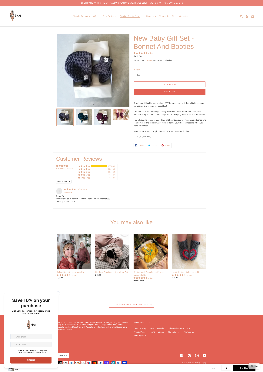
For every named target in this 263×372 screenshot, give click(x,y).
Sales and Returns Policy (179, 328)
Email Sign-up (140, 335)
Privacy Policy (139, 332)
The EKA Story (140, 328)
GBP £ (62, 355)
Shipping (149, 60)
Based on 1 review (64, 168)
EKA (189, 363)
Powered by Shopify (199, 363)
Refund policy (174, 332)
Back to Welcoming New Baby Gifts (133, 305)
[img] (70, 189)
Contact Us (189, 332)
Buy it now (169, 92)
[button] (140, 53)
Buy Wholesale (157, 328)
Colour (137, 70)
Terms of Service (157, 332)
